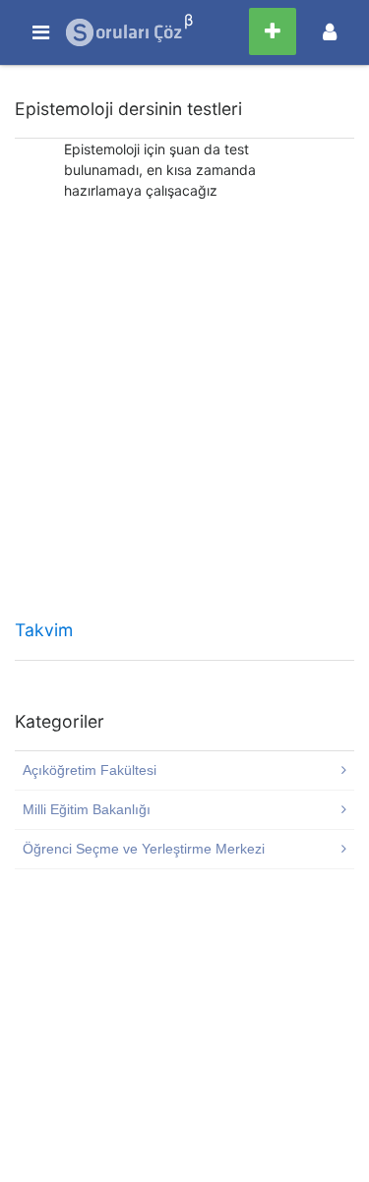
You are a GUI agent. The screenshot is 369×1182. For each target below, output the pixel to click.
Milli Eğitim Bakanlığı (87, 809)
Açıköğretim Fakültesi (89, 770)
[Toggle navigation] (329, 32)
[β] (125, 32)
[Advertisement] (184, 416)
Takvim (44, 630)
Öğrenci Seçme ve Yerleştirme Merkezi (144, 849)
